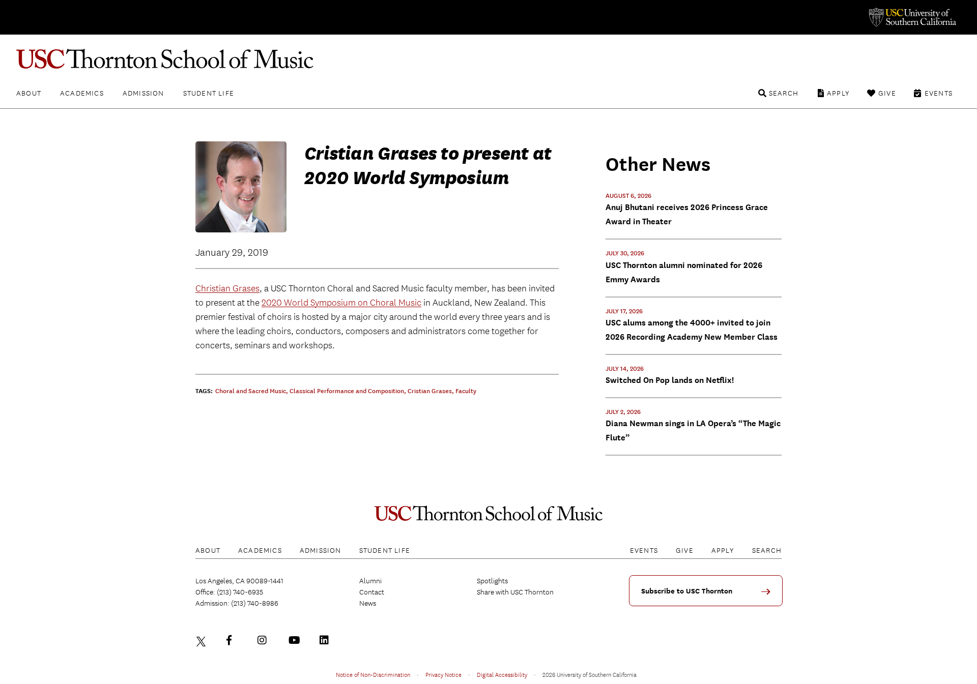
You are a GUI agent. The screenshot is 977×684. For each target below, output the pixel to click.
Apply (838, 93)
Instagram (264, 640)
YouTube (296, 640)
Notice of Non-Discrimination (373, 674)
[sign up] (769, 595)
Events (939, 93)
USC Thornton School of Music (488, 59)
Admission (143, 93)
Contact (371, 592)
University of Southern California (912, 17)
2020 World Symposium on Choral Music (341, 303)
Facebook (233, 640)
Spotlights (492, 580)
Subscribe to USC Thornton (686, 591)
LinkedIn (327, 640)
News (367, 603)
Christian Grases (227, 288)
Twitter (202, 640)
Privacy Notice (443, 674)
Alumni (370, 580)
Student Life (208, 93)
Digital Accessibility (502, 674)
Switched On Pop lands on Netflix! (670, 380)
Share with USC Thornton (515, 592)
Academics (82, 93)
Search (783, 93)
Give (887, 93)
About (28, 93)
